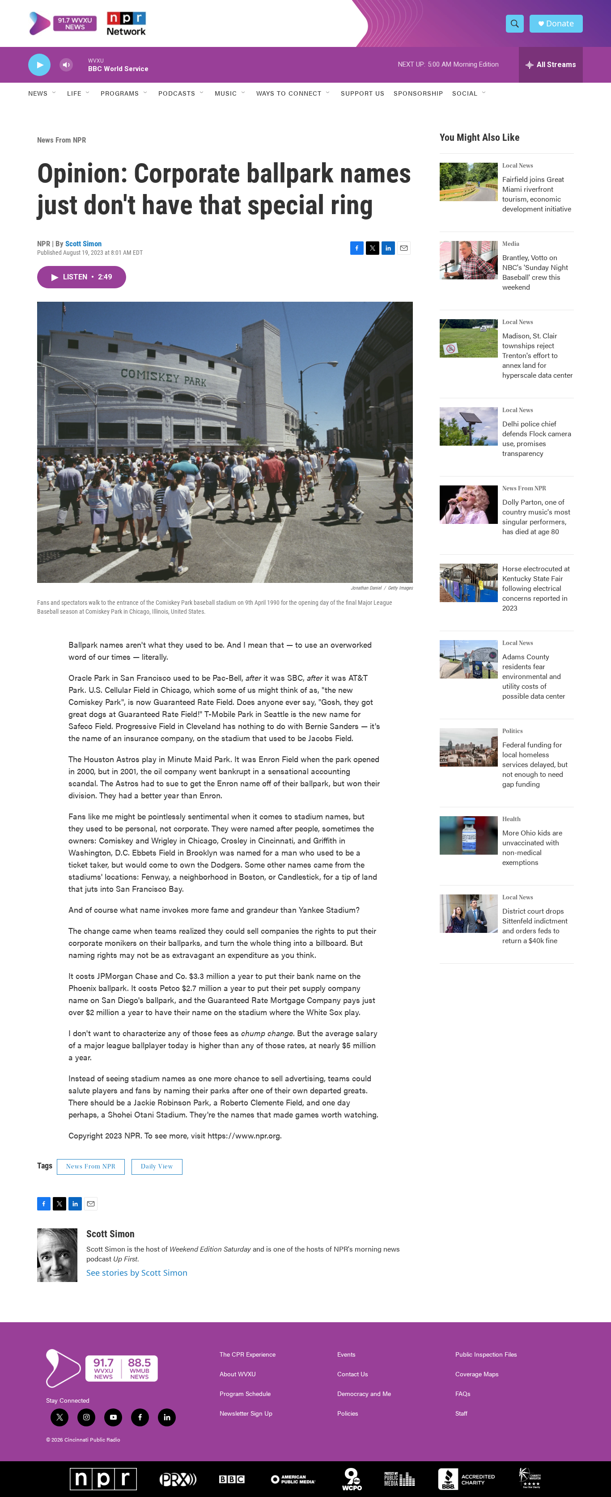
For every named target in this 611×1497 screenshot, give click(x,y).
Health (511, 819)
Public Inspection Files (486, 1354)
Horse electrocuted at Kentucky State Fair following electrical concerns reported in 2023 (536, 588)
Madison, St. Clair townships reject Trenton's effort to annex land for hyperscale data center (537, 355)
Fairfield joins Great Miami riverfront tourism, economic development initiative (536, 194)
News (38, 93)
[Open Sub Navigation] (54, 93)
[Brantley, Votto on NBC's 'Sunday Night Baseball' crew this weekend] (469, 260)
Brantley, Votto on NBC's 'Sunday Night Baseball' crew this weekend (535, 272)
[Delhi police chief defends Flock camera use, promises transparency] (469, 426)
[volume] (66, 65)
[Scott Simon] (57, 1255)
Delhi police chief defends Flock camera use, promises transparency (536, 438)
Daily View (157, 1166)
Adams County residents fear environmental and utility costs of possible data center (533, 676)
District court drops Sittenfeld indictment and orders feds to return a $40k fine (535, 925)
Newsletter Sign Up (246, 1413)
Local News (517, 165)
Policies (347, 1413)
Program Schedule (245, 1393)
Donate (560, 23)
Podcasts (176, 93)
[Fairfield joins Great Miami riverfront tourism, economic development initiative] (469, 182)
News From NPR (61, 139)
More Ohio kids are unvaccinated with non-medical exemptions (532, 847)
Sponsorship (418, 93)
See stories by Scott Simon (136, 1272)
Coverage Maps (477, 1374)
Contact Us (352, 1374)
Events (346, 1354)
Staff (461, 1413)
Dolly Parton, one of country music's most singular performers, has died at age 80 (536, 516)
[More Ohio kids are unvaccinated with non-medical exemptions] (469, 835)
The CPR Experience (248, 1354)
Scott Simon (83, 243)
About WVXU (238, 1374)
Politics (512, 731)
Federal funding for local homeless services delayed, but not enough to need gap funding (535, 764)
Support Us (363, 93)
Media (510, 244)
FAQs (463, 1393)
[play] (39, 65)
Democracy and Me (364, 1393)
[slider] (80, 64)
